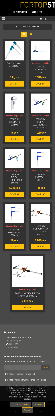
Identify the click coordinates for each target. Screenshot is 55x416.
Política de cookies (20, 405)
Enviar (45, 368)
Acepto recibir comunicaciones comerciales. (27, 380)
